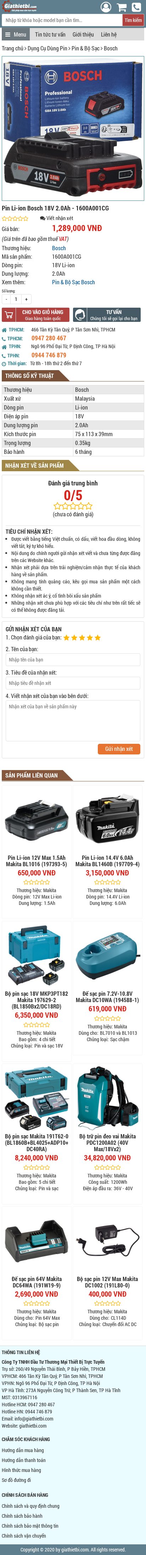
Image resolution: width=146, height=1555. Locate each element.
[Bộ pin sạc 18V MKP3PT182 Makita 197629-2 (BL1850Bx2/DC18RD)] (36, 956)
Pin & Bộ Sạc (86, 48)
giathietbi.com (32, 1425)
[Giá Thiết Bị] (19, 10)
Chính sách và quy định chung (31, 1505)
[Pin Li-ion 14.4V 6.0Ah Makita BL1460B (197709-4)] (107, 820)
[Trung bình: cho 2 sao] (75, 638)
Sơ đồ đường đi (16, 1480)
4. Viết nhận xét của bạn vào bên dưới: (47, 695)
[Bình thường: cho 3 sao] (83, 638)
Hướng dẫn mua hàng (23, 1450)
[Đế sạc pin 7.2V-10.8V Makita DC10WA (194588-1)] (107, 956)
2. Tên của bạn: (22, 649)
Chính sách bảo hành (22, 1515)
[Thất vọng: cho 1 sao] (67, 638)
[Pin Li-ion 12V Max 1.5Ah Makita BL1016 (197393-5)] (36, 820)
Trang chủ (12, 48)
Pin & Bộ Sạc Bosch (73, 282)
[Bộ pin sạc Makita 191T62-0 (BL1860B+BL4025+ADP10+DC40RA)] (36, 1098)
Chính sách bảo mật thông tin (30, 1525)
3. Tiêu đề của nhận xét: (31, 672)
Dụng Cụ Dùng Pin (47, 48)
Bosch (111, 48)
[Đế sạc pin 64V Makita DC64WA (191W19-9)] (36, 1241)
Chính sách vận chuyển (24, 1535)
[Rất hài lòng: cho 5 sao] (98, 638)
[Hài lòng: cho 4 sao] (91, 638)
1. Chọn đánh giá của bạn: (34, 637)
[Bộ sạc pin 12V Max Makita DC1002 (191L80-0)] (107, 1241)
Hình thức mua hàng (21, 1470)
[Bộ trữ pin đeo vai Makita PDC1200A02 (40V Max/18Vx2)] (107, 1098)
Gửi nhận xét (119, 748)
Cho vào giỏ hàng (42, 311)
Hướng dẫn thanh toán (24, 1460)
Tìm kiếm (133, 20)
